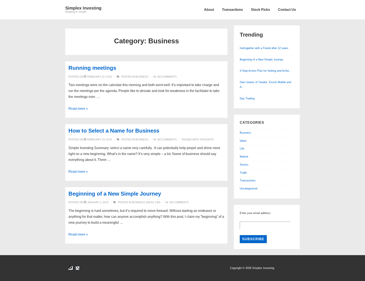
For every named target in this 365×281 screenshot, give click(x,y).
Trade (243, 172)
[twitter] (77, 268)
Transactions (232, 9)
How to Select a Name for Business (113, 130)
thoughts (206, 139)
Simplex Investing (83, 8)
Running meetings (92, 68)
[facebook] (70, 268)
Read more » (78, 108)
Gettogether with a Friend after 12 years (264, 48)
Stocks (244, 164)
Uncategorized (248, 188)
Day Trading (247, 98)
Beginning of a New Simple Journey (114, 194)
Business (141, 76)
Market (244, 156)
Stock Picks (260, 9)
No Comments (167, 76)
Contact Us (287, 9)
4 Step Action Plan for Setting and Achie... (265, 70)
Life (157, 202)
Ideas (150, 202)
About (209, 9)
